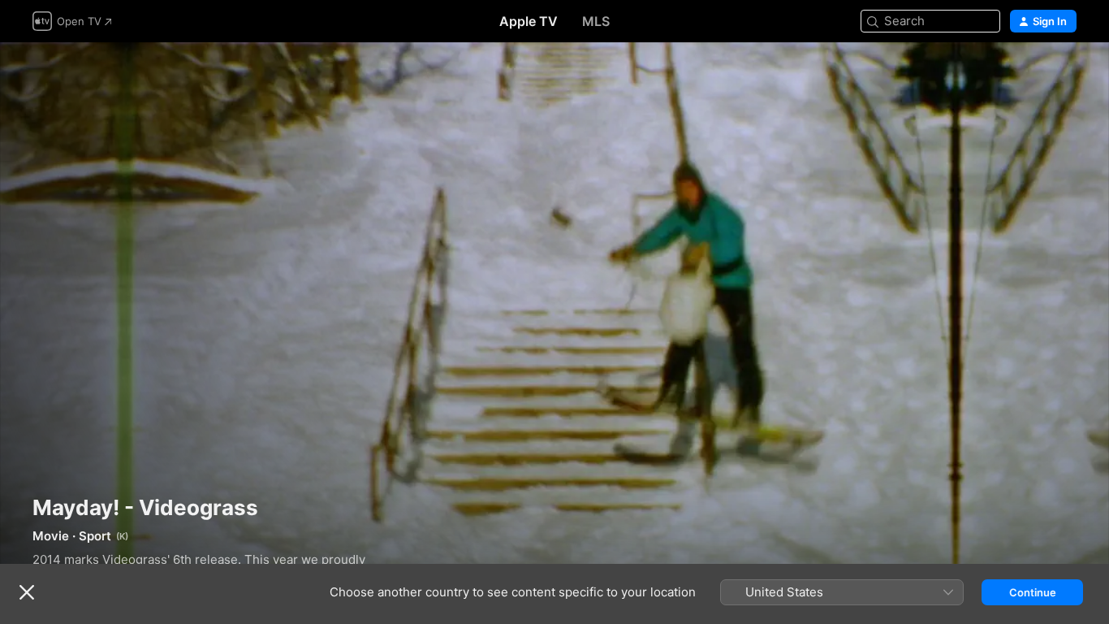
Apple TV (528, 21)
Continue (1032, 592)
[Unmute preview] (1065, 74)
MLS (596, 21)
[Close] (26, 592)
